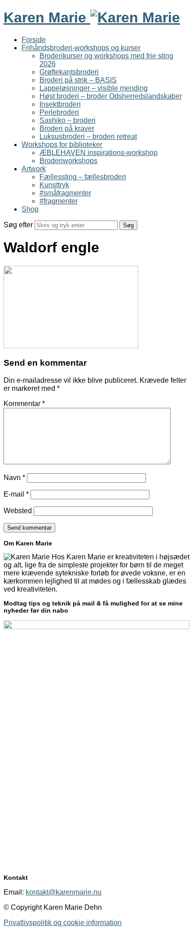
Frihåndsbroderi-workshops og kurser (81, 48)
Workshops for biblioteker (62, 144)
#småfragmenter (65, 193)
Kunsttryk (54, 185)
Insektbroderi (60, 104)
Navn (14, 477)
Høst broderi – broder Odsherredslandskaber (110, 96)
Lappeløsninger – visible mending (93, 88)
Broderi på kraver (66, 128)
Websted (18, 511)
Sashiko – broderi (67, 120)
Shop (30, 209)
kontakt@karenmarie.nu (63, 892)
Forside (34, 39)
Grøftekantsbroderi (69, 72)
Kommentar (24, 403)
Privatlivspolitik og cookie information (63, 922)
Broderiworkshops (68, 160)
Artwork (34, 169)
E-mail (16, 494)
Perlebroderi (59, 112)
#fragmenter (58, 201)
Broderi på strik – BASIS (78, 80)
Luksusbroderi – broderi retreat (88, 136)
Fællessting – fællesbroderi (82, 177)
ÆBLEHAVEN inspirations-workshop (98, 152)
